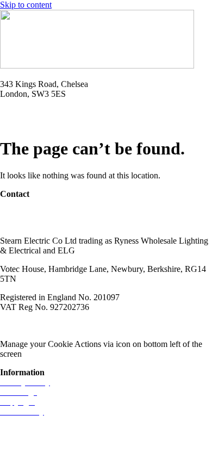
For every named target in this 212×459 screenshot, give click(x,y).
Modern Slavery (27, 325)
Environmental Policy (173, 325)
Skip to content (26, 4)
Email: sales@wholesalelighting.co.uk (65, 122)
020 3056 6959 (26, 212)
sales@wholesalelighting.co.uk (53, 222)
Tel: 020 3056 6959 (33, 112)
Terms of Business (95, 325)
